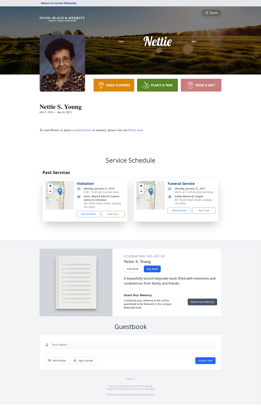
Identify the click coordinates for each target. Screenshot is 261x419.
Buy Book (152, 269)
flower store (135, 130)
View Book (133, 269)
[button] (60, 191)
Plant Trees (113, 214)
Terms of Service (140, 388)
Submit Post (205, 360)
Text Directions (88, 214)
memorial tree (82, 130)
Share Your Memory (202, 302)
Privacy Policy (120, 388)
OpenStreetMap (134, 394)
